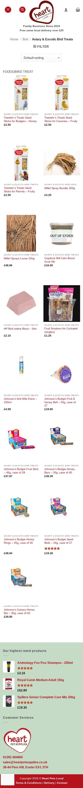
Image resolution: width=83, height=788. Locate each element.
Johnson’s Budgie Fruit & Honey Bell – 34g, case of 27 (60, 402)
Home (14, 39)
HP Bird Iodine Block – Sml (20, 328)
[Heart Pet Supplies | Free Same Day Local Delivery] (41, 12)
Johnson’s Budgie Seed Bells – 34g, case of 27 (58, 541)
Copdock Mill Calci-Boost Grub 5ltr (59, 260)
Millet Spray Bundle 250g (59, 188)
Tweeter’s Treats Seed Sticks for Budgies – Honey (20, 119)
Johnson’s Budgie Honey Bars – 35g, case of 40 (59, 471)
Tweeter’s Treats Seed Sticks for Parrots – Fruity (19, 190)
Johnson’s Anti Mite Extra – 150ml (20, 400)
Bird (25, 39)
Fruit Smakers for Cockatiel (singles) (61, 330)
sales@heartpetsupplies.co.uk (25, 762)
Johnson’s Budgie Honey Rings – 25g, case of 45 (19, 541)
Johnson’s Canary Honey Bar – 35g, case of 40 (19, 611)
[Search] (22, 10)
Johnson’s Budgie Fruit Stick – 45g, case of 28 (21, 471)
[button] (8, 10)
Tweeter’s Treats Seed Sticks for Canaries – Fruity (60, 119)
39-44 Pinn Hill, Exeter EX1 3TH (25, 767)
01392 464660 (13, 757)
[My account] (66, 9)
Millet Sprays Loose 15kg (19, 258)
